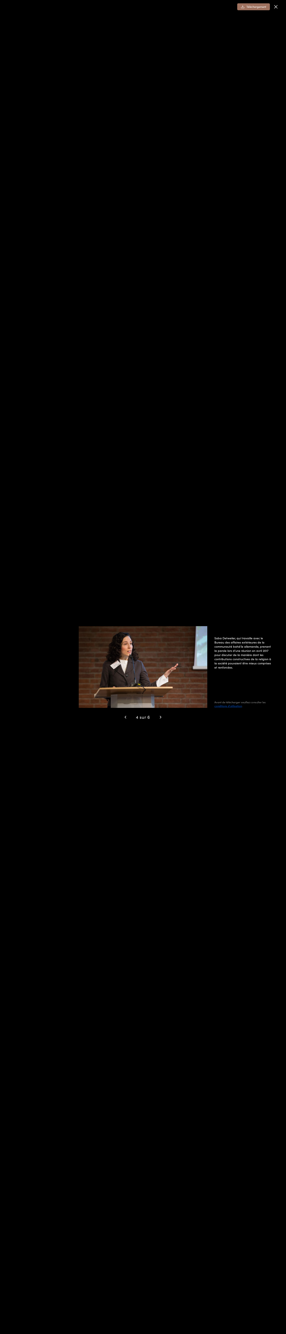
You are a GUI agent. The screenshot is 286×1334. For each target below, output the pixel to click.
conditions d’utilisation (228, 706)
